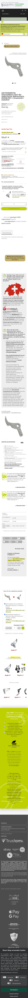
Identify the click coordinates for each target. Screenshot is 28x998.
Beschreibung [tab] (7, 233)
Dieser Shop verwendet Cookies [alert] (14, 950)
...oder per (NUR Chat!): (12, 168)
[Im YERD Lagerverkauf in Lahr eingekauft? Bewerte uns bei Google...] (17, 855)
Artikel (9, 628)
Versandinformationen (14, 787)
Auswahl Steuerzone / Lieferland (9, 133)
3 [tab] (15, 83)
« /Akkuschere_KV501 (20, 505)
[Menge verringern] (3, 204)
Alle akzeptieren (14, 989)
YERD (8, 751)
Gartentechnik (17, 713)
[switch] (4, 977)
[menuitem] (6, 14)
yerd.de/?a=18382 (8, 468)
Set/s (19, 628)
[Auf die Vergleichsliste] (23, 57)
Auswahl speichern (14, 993)
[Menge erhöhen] (25, 204)
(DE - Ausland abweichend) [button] (7, 181)
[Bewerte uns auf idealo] (22, 849)
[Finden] (2, 22)
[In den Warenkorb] (2, 52)
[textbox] (12, 34)
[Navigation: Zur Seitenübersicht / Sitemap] (2, 43)
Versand (12, 140)
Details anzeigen (14, 996)
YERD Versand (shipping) (14, 773)
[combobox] (12, 34)
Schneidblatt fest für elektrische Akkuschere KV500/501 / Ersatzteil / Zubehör (15, 605)
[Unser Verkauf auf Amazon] (15, 849)
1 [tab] (12, 83)
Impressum (15, 972)
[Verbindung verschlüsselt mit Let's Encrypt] (13, 936)
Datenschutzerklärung (6, 972)
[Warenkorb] (25, 10)
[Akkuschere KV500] (13, 514)
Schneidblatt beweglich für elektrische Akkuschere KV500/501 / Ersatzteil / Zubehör (19, 193)
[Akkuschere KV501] (17, 514)
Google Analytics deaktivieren (6, 828)
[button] (22, 10)
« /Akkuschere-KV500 (20, 487)
